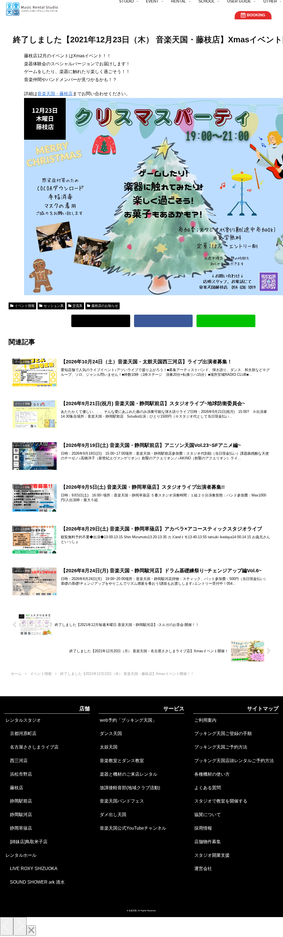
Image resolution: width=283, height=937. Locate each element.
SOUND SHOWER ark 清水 (35, 882)
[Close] (31, 930)
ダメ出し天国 (113, 814)
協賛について (207, 814)
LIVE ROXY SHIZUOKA (31, 868)
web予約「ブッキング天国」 (128, 720)
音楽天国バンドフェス (122, 801)
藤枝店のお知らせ (104, 306)
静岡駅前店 (19, 801)
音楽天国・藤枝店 (55, 93)
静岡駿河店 (19, 814)
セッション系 (54, 306)
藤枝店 (14, 787)
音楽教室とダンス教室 (122, 760)
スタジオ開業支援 (212, 855)
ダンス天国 (111, 733)
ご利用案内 (205, 720)
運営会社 (203, 868)
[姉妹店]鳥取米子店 (27, 841)
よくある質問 (207, 787)
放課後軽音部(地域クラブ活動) (130, 787)
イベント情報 (25, 306)
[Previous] (6, 926)
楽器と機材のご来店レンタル (128, 774)
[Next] (20, 926)
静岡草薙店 (19, 828)
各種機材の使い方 (212, 774)
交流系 (77, 306)
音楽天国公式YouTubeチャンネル (133, 828)
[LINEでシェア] (225, 321)
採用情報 (203, 828)
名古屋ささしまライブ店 (32, 747)
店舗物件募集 (207, 841)
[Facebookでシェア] (163, 321)
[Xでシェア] (100, 321)
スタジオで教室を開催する (220, 801)
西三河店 (17, 760)
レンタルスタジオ (23, 720)
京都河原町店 (21, 733)
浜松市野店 (19, 774)
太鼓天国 (108, 747)
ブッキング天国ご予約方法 (220, 747)
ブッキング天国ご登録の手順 (223, 733)
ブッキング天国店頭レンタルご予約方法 (234, 760)
